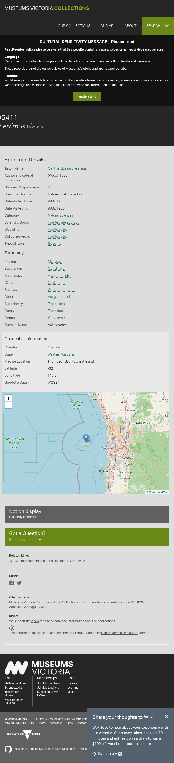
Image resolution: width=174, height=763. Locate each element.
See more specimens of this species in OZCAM (48, 561)
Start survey (107, 754)
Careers (72, 683)
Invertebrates (58, 229)
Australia (54, 347)
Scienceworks (13, 687)
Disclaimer (55, 723)
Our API (107, 26)
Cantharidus (57, 318)
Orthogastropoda (61, 289)
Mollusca (55, 261)
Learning (73, 687)
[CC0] (11, 628)
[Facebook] (11, 584)
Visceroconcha (59, 275)
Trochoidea (56, 304)
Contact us (82, 723)
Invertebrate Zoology (63, 222)
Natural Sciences (60, 215)
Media (71, 692)
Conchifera (56, 268)
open (35, 621)
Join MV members (48, 683)
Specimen (55, 243)
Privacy (41, 723)
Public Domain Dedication (119, 633)
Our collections (74, 26)
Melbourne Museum (17, 683)
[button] (158, 26)
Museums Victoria (47, 8)
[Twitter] (19, 584)
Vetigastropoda (60, 297)
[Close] (167, 717)
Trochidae (55, 311)
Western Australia (61, 354)
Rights (69, 723)
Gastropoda (57, 282)
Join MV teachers (48, 687)
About (130, 26)
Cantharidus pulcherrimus (67, 168)
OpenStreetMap (158, 492)
